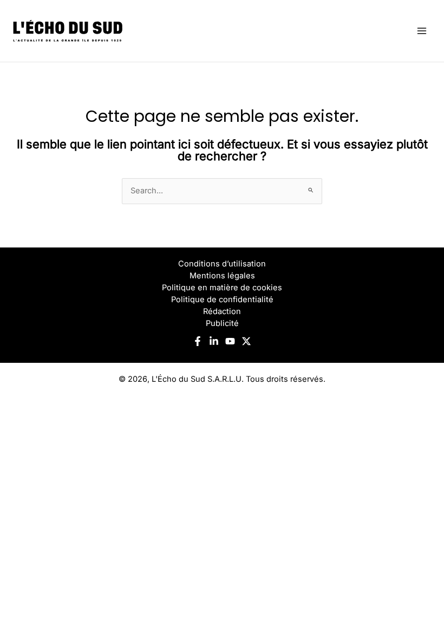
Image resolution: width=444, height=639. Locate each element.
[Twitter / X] (246, 341)
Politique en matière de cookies (222, 287)
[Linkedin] (214, 341)
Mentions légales (222, 276)
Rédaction (222, 311)
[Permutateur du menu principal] (421, 30)
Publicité (222, 323)
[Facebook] (198, 341)
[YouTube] (230, 341)
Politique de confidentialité (222, 299)
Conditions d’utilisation (222, 264)
